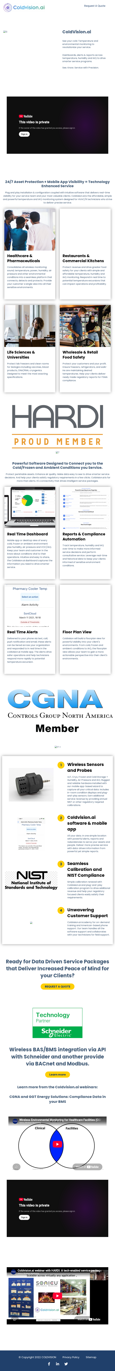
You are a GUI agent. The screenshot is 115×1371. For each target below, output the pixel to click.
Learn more (57, 1075)
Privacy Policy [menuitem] (71, 1357)
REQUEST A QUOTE (57, 987)
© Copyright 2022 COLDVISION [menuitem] (37, 1357)
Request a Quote (94, 6)
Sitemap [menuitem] (91, 1357)
